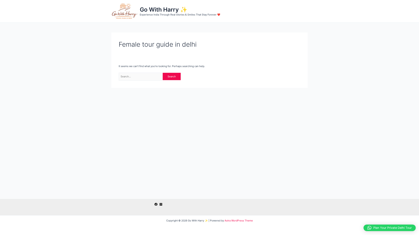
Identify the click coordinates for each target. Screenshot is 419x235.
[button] (390, 228)
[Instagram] (160, 204)
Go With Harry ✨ (163, 9)
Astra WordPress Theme (239, 220)
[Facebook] (156, 204)
